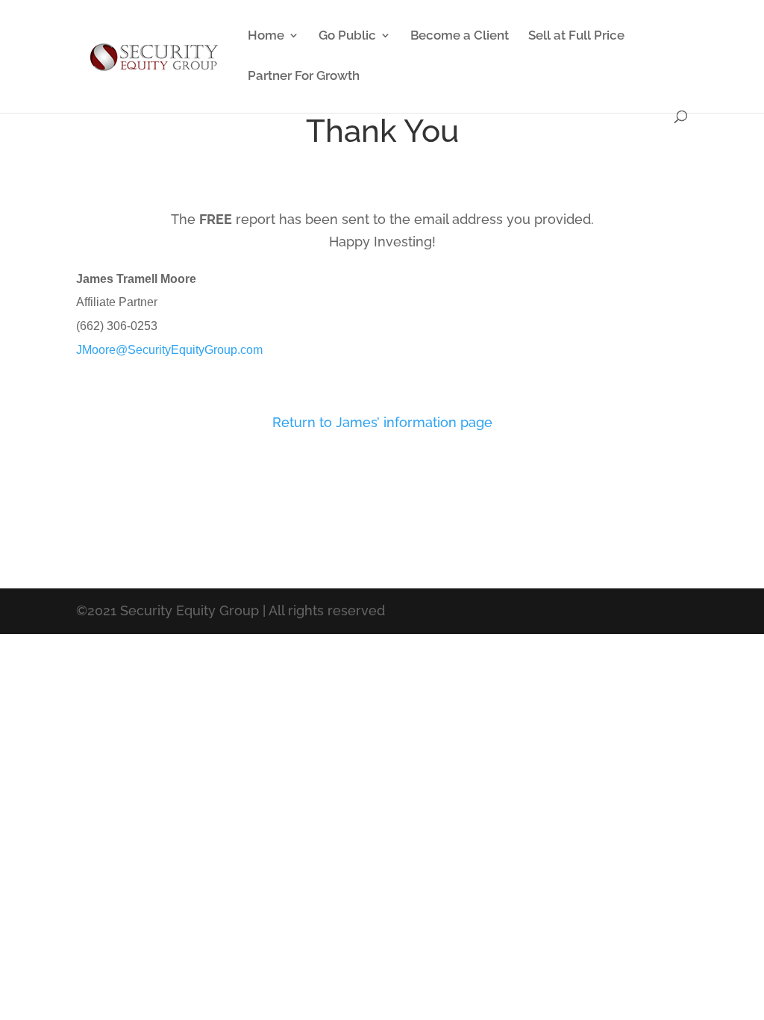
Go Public (347, 36)
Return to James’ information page (382, 422)
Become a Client (459, 36)
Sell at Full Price (576, 36)
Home (266, 36)
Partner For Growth (304, 76)
